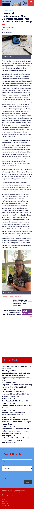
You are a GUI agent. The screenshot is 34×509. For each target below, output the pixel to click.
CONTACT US (5, 505)
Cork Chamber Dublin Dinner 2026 (15, 401)
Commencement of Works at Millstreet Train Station (17, 406)
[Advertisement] (17, 336)
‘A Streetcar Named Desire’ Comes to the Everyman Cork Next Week (16, 439)
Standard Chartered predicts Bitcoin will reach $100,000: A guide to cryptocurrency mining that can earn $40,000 (16, 377)
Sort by (4, 465)
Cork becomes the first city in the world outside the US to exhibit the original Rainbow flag (15, 394)
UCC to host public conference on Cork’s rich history (17, 367)
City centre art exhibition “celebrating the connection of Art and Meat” (17, 386)
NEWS (19, 296)
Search (4, 479)
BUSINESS (15, 296)
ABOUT (4, 499)
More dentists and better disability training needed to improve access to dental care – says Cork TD (16, 431)
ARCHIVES (4, 501)
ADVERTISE (5, 503)
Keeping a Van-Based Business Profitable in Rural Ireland (13, 413)
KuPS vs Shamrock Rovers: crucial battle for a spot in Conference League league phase (16, 422)
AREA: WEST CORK (7, 296)
